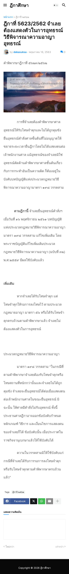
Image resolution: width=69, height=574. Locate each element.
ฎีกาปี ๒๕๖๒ (22, 17)
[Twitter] (33, 501)
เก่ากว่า (60, 546)
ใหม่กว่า (9, 546)
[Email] (49, 501)
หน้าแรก (8, 17)
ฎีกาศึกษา (19, 5)
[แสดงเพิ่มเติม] (57, 501)
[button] (5, 5)
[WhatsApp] (41, 501)
